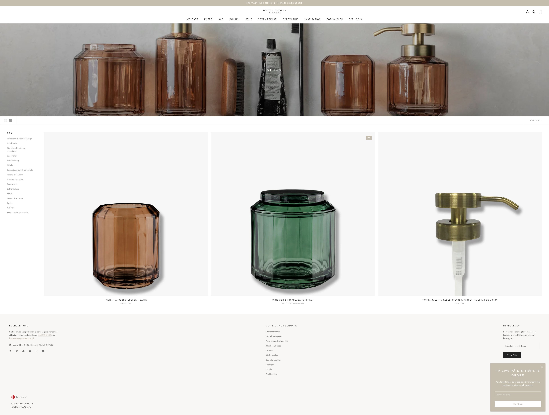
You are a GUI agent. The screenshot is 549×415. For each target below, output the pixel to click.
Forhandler (335, 19)
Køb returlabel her (273, 359)
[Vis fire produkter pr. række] (10, 120)
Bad (220, 19)
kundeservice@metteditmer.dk (21, 338)
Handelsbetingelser (274, 336)
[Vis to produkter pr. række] (5, 120)
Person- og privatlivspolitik (277, 341)
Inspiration (313, 19)
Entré (208, 19)
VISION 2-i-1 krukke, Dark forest (293, 300)
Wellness (11, 207)
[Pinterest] (23, 351)
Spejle (9, 203)
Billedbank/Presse (273, 345)
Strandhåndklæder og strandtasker (16, 149)
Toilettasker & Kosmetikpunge (19, 138)
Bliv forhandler (272, 355)
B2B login (355, 19)
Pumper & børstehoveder (17, 212)
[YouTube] (30, 351)
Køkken (234, 19)
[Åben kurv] (540, 11)
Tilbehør (10, 165)
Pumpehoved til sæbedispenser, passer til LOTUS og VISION (460, 300)
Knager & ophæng (15, 198)
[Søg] (534, 11)
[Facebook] (10, 351)
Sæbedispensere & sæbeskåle (20, 170)
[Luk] (542, 367)
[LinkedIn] (43, 351)
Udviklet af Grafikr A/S (21, 407)
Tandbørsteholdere (15, 174)
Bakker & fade (13, 188)
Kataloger (270, 364)
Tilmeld (518, 404)
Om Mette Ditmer (273, 331)
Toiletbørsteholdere (15, 179)
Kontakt (269, 369)
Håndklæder (12, 143)
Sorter (535, 120)
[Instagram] (17, 351)
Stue (249, 19)
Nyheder (192, 19)
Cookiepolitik (271, 374)
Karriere (269, 350)
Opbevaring (291, 19)
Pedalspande (12, 184)
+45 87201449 (44, 335)
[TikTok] (37, 351)
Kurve (9, 193)
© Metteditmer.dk (22, 404)
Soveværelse (267, 19)
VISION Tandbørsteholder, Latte (126, 300)
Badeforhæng (13, 160)
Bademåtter (12, 155)
